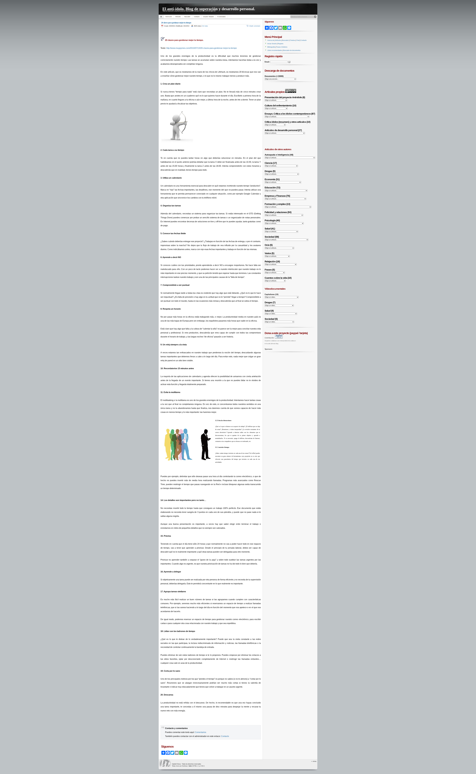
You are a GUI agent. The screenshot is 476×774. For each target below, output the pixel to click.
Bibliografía (271, 47)
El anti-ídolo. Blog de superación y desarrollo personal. (208, 8)
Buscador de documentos (291, 50)
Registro (280, 44)
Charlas (292, 40)
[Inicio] (161, 17)
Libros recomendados (274, 50)
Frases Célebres (281, 47)
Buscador (187, 16)
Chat (297, 40)
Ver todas (205, 26)
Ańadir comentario (254, 26)
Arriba (314, 761)
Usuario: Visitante (208, 16)
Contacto (196, 16)
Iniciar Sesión (272, 44)
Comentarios (200, 732)
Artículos (178, 16)
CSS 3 (202, 766)
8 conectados (221, 16)
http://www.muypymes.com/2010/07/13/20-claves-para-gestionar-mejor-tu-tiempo (201, 48)
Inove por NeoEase (182, 766)
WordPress (165, 763)
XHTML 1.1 (195, 766)
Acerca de (168, 16)
